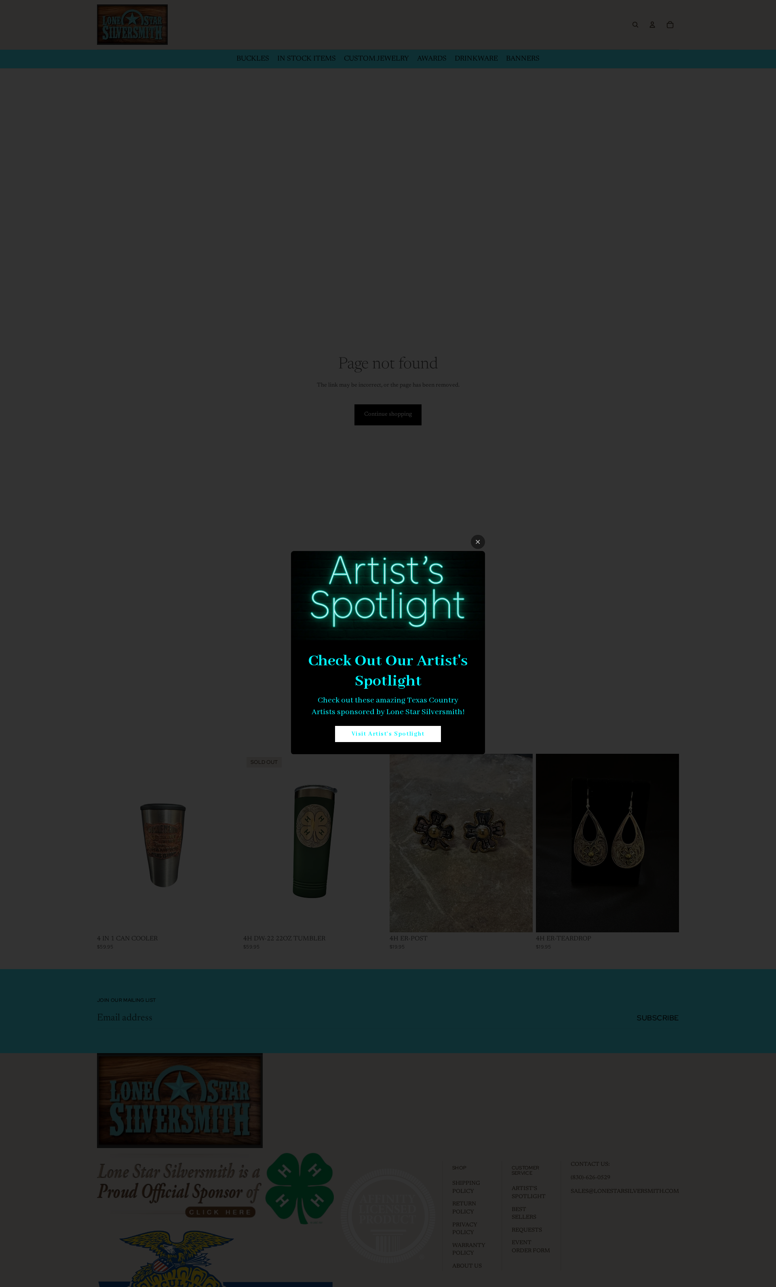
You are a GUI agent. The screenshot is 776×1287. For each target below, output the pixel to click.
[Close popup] (478, 542)
